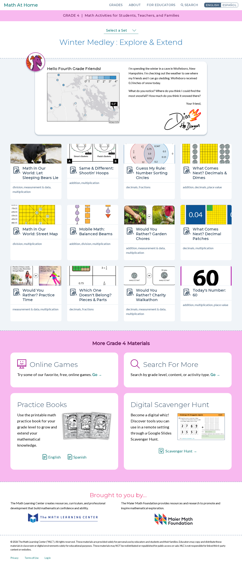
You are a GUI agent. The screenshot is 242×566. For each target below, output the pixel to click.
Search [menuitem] (191, 5)
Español (230, 5)
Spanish (79, 457)
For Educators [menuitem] (161, 5)
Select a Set (116, 30)
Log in (48, 557)
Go (94, 374)
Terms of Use (32, 557)
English (212, 5)
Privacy (15, 557)
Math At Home (21, 5)
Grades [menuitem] (116, 5)
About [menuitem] (135, 5)
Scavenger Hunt (178, 451)
